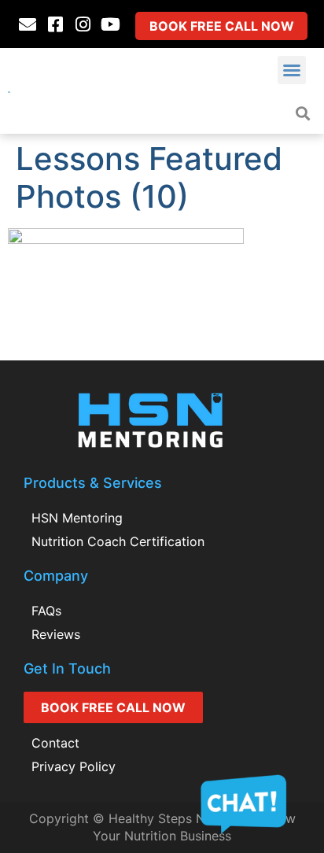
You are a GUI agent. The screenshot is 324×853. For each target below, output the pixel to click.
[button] (292, 70)
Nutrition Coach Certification (117, 541)
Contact (55, 743)
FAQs (46, 611)
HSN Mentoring (77, 518)
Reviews (55, 634)
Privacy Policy (73, 766)
